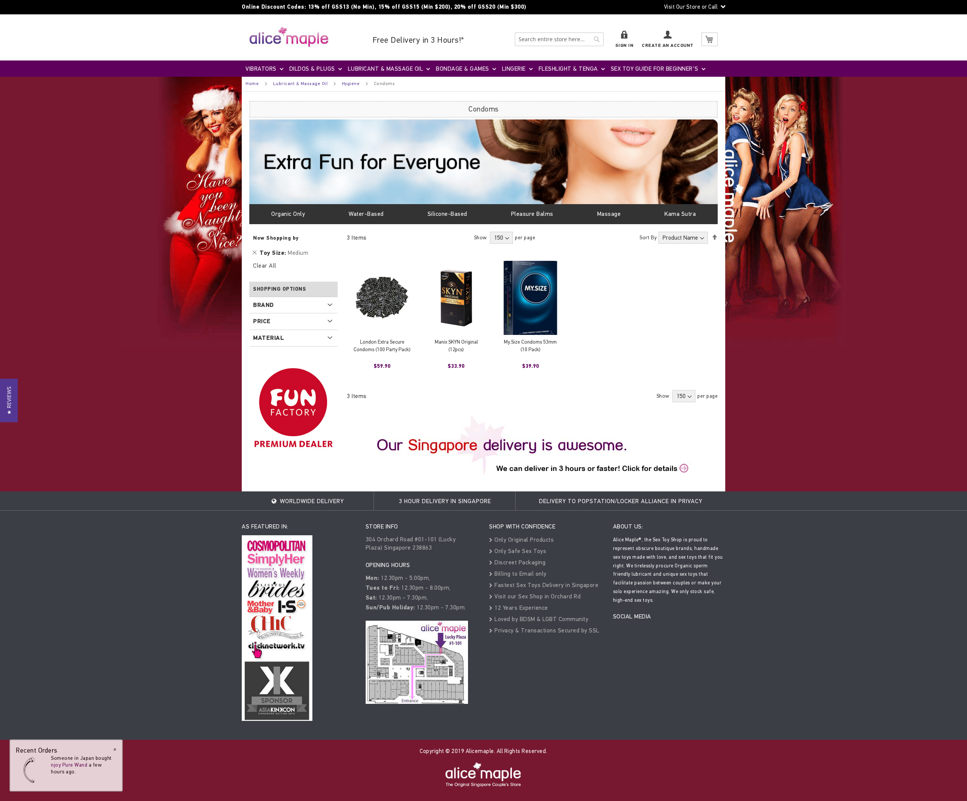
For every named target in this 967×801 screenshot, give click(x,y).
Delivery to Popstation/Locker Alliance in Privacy (620, 501)
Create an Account (668, 45)
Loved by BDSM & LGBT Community (540, 619)
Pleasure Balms (532, 213)
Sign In (624, 45)
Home (252, 83)
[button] (9, 400)
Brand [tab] (263, 305)
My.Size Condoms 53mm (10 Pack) (530, 346)
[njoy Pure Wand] (31, 770)
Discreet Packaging (519, 562)
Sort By (648, 237)
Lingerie (514, 68)
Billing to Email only (520, 573)
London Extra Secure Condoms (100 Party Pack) (382, 346)
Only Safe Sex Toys (519, 551)
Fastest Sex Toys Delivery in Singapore (545, 585)
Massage (609, 213)
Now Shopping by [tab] (276, 238)
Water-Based (366, 213)
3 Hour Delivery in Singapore (445, 501)
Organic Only (288, 213)
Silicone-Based (447, 213)
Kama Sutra (680, 213)
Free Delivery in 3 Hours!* (418, 40)
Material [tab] (268, 338)
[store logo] (289, 36)
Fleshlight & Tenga (568, 68)
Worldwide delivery (311, 501)
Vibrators (261, 68)
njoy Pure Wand (69, 765)
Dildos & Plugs (312, 68)
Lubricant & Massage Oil (385, 68)
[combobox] (559, 39)
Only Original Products (523, 539)
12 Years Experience (520, 607)
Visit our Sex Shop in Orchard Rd (537, 596)
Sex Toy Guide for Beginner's (654, 68)
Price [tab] (262, 321)
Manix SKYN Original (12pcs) (456, 346)
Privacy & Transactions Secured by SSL (546, 630)
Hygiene (351, 83)
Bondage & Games (462, 68)
